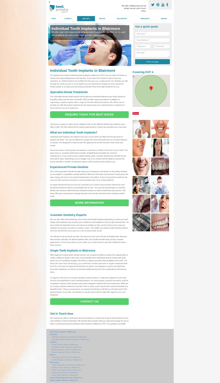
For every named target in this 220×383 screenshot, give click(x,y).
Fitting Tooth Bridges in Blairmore (65, 373)
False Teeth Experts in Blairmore (65, 375)
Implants (86, 18)
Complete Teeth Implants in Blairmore (67, 347)
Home (53, 18)
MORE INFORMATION (89, 202)
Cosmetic (68, 18)
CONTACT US (89, 301)
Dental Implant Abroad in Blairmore (64, 380)
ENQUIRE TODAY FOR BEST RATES (89, 114)
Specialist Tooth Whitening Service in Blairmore (71, 339)
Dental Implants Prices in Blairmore (66, 352)
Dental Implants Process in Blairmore (66, 350)
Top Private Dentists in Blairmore (63, 332)
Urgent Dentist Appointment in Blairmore (66, 378)
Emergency (145, 18)
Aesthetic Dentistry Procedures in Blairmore (69, 337)
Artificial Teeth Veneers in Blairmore (66, 367)
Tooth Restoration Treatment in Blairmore (68, 365)
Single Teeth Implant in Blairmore (65, 344)
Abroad (164, 18)
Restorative (122, 18)
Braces (102, 18)
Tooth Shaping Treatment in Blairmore (67, 360)
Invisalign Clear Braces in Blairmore (66, 357)
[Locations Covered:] (49, 2)
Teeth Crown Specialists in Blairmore (66, 370)
